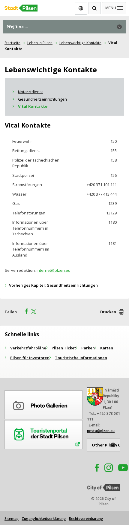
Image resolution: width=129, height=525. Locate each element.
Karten (106, 348)
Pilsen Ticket (64, 348)
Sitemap (11, 518)
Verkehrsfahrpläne (28, 348)
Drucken (108, 311)
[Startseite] (64, 6)
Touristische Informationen (81, 357)
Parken (88, 348)
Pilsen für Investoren (30, 357)
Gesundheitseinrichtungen (42, 99)
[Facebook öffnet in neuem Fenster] (94, 468)
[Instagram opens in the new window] (108, 468)
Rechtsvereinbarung (86, 518)
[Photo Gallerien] (43, 403)
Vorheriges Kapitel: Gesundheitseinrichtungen (53, 285)
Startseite (12, 42)
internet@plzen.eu (53, 270)
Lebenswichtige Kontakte (80, 42)
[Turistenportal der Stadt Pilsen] (43, 433)
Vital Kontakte (32, 106)
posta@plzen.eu (101, 430)
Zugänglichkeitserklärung (44, 518)
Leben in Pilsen (39, 42)
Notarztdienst (30, 91)
